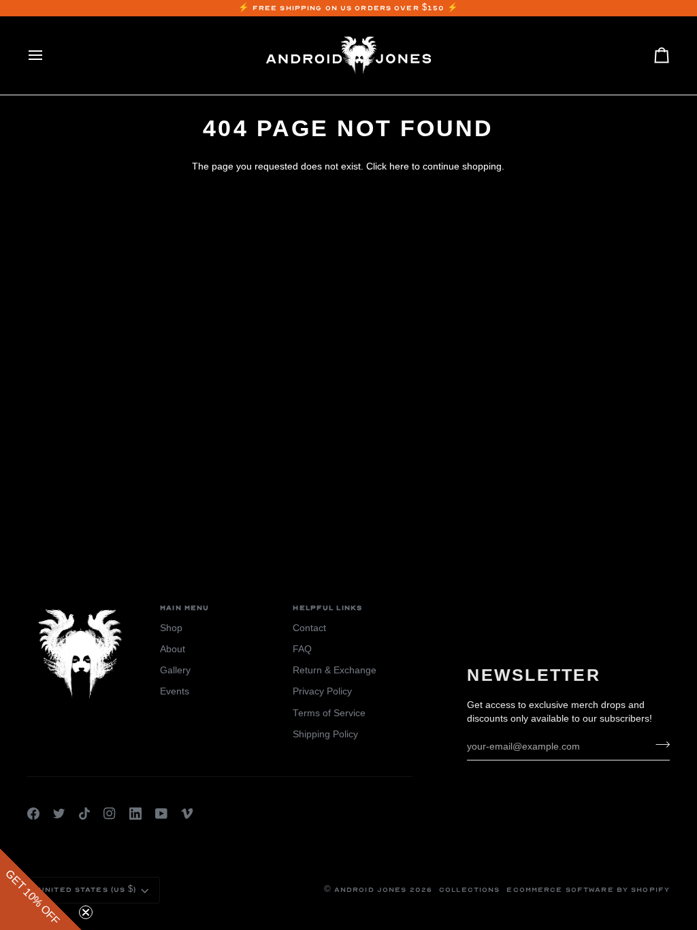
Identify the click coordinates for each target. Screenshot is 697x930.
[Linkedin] (135, 813)
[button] (41, 889)
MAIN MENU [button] (184, 608)
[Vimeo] (187, 813)
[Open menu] (47, 55)
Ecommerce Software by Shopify (588, 890)
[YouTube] (161, 813)
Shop (171, 628)
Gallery (175, 670)
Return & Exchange (334, 670)
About (172, 649)
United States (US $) (88, 890)
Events (174, 691)
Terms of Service (329, 713)
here (399, 166)
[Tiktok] (84, 813)
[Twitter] (59, 813)
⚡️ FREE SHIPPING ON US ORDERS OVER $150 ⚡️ (348, 8)
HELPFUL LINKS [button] (327, 608)
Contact (309, 628)
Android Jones (370, 890)
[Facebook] (33, 813)
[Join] (658, 745)
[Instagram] (109, 813)
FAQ (302, 649)
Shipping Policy (325, 734)
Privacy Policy (322, 691)
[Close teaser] (86, 912)
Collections (469, 890)
